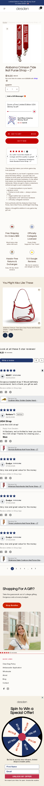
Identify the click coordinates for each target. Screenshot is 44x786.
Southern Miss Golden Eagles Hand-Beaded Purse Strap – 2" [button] (22, 400)
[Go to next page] (36, 568)
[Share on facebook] (1, 392)
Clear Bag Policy (9, 664)
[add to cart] (39, 323)
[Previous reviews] (7, 156)
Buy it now (22, 141)
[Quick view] (39, 289)
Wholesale (7, 671)
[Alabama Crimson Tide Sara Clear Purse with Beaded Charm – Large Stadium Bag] (22, 306)
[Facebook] (4, 689)
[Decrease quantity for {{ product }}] (7, 89)
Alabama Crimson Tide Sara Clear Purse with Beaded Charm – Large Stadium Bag (21, 328)
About (5, 675)
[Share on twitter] (6, 392)
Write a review (8, 360)
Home (5, 22)
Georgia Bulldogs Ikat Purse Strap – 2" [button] (23, 449)
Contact (6, 683)
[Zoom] (7, 29)
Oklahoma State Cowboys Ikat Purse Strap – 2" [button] (24, 560)
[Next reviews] (36, 156)
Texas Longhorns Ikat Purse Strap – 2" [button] (23, 523)
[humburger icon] (4, 8)
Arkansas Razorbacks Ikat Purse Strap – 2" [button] (25, 486)
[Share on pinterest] (10, 392)
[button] (25, 156)
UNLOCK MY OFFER (22, 776)
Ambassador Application (12, 668)
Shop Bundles (12, 605)
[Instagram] (8, 689)
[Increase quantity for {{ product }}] (17, 89)
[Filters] (36, 360)
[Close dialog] (42, 697)
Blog (4, 679)
